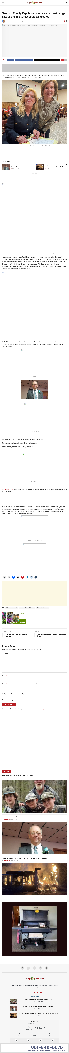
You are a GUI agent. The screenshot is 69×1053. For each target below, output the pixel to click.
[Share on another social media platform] (65, 60)
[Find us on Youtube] (34, 968)
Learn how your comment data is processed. (37, 709)
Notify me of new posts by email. (11, 700)
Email (4, 684)
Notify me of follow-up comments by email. (15, 694)
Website (38, 684)
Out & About (53, 21)
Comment (5, 653)
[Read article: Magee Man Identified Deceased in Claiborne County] (34, 796)
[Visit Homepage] (34, 2)
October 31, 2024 (21, 21)
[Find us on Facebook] (22, 968)
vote (47, 607)
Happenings (45, 21)
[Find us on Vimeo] (37, 993)
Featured (9, 9)
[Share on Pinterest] (62, 60)
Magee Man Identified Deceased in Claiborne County (17, 776)
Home (3, 9)
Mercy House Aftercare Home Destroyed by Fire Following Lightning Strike (56, 166)
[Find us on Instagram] (46, 968)
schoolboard (40, 607)
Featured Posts (37, 21)
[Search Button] (66, 2)
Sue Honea (11, 21)
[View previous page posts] (33, 174)
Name (4, 676)
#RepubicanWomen (11, 607)
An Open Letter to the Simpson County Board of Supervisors (22, 166)
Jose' (21, 607)
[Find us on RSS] (40, 968)
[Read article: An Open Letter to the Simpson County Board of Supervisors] (6, 167)
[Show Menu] (3, 2)
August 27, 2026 (15, 168)
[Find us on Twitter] (28, 968)
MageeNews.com (7, 489)
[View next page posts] (36, 174)
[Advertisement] (34, 593)
